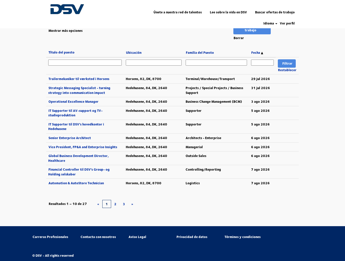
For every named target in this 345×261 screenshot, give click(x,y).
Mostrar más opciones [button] (65, 30)
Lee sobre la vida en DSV (228, 12)
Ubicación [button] (133, 52)
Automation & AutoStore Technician (76, 183)
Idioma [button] (269, 23)
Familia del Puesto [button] (200, 52)
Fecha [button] (256, 52)
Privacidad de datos (192, 237)
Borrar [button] (239, 37)
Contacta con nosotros (98, 237)
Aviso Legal (137, 237)
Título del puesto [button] (61, 52)
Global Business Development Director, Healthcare (78, 158)
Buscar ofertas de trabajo (275, 12)
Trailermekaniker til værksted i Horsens (78, 78)
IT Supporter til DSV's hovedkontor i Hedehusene (76, 127)
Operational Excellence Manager (73, 101)
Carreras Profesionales (50, 237)
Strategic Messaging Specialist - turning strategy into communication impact (79, 90)
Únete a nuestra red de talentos (178, 12)
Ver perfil (287, 23)
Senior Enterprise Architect (69, 137)
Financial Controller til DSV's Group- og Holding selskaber (79, 172)
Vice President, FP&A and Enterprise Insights (82, 146)
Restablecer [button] (287, 69)
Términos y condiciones (243, 237)
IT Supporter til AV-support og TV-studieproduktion (75, 113)
